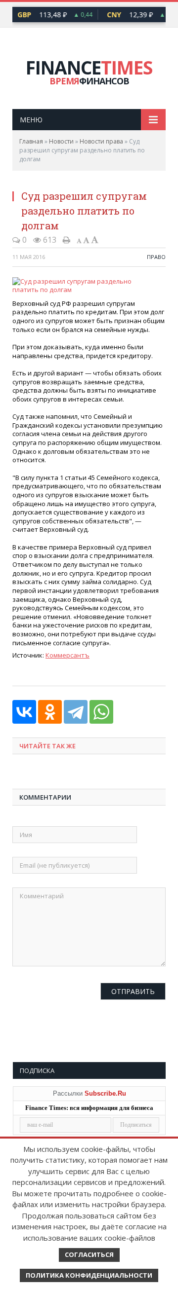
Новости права (101, 141)
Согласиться (89, 1254)
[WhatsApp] (101, 712)
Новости (61, 141)
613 (48, 239)
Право (156, 256)
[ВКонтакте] (24, 712)
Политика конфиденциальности (89, 1275)
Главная (31, 141)
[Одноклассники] (50, 712)
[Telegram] (76, 712)
